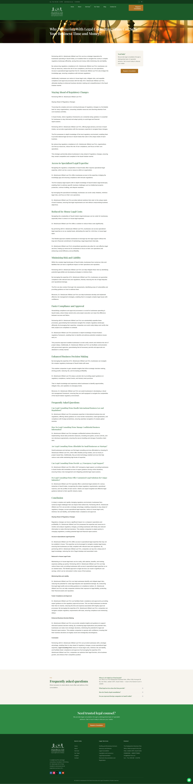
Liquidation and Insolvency (106, 753)
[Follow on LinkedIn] (60, 773)
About (79, 6)
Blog (105, 6)
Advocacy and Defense (105, 748)
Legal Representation (104, 755)
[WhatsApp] (189, 780)
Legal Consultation (104, 751)
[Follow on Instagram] (54, 773)
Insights (76, 755)
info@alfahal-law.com (68, 1)
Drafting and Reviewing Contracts (108, 746)
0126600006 (77, 1)
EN (141, 1)
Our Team (97, 6)
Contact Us (113, 6)
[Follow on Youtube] (63, 773)
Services (87, 6)
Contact (76, 758)
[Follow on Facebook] (51, 773)
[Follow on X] (57, 773)
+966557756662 (135, 753)
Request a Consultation (137, 7)
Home (72, 6)
